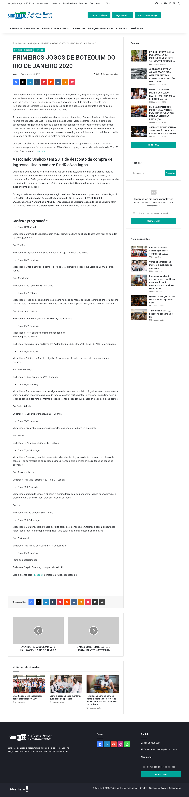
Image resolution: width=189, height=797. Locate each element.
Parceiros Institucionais (73, 3)
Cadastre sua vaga (147, 15)
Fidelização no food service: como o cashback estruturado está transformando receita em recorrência (162, 282)
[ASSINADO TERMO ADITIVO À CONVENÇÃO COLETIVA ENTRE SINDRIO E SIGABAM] (139, 131)
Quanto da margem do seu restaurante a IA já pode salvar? (162, 299)
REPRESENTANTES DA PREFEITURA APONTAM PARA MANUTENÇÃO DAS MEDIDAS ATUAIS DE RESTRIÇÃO (161, 113)
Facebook (38, 574)
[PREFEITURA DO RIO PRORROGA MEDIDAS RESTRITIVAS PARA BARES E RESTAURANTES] (139, 93)
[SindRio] (30, 15)
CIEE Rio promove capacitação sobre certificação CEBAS (158, 250)
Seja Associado (99, 15)
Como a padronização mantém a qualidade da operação (160, 265)
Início (17, 43)
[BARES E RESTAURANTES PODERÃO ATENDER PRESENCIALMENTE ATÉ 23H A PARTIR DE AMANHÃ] (139, 55)
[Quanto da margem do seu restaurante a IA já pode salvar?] (139, 300)
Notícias (136, 28)
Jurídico (78, 28)
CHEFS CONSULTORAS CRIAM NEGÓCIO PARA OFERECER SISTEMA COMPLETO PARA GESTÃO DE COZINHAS (162, 75)
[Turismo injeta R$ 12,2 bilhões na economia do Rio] (139, 314)
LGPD (107, 3)
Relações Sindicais (99, 28)
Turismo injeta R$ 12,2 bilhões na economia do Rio (161, 314)
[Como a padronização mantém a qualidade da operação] (66, 684)
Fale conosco (96, 3)
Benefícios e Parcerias (55, 28)
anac (15, 74)
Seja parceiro (122, 15)
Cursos (120, 28)
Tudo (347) (153, 144)
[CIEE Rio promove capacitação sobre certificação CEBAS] (29, 684)
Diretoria (56, 3)
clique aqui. (41, 151)
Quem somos (43, 3)
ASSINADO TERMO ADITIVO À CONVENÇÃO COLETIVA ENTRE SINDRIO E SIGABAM (162, 130)
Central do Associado (23, 28)
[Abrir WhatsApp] (181, 789)
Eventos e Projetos (30, 43)
